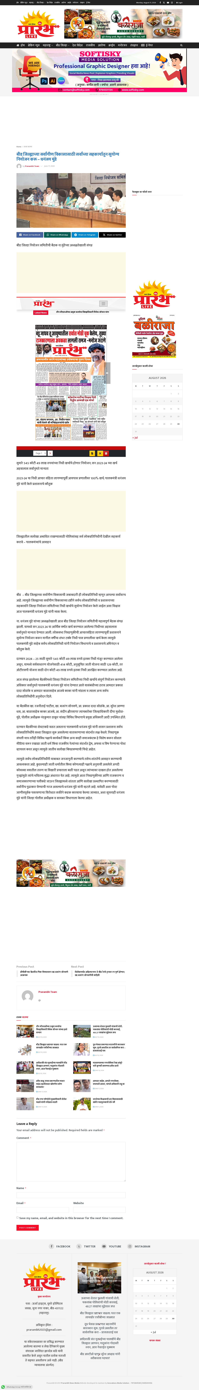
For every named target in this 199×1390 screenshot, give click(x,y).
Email (21, 1203)
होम (17, 2)
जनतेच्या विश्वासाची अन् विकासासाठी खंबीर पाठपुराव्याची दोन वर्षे (108, 1100)
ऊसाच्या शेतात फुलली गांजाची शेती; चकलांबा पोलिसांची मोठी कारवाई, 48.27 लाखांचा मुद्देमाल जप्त (107, 1029)
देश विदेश (50, 2)
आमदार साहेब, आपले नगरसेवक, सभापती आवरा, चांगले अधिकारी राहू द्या (109, 1082)
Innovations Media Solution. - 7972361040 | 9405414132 (129, 1383)
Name (21, 1188)
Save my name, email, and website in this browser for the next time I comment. (71, 1218)
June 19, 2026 (99, 1070)
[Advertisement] (99, 121)
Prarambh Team (32, 166)
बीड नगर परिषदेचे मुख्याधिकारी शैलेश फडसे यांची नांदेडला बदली (51, 1100)
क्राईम (69, 2)
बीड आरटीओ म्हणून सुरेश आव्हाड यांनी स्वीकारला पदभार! (100, 1356)
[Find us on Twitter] (164, 2)
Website (78, 1203)
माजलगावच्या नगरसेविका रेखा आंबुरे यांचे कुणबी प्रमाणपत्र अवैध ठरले (107, 1064)
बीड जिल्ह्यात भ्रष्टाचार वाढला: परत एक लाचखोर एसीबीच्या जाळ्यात (51, 1046)
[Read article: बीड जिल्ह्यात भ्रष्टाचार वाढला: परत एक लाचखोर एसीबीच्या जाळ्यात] (25, 1049)
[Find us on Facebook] (160, 2)
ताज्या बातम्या (28, 146)
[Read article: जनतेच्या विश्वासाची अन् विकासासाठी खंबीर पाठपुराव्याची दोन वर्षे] (82, 1104)
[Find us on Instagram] (172, 2)
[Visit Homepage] (38, 23)
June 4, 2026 (98, 1107)
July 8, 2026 (98, 1055)
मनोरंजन (75, 2)
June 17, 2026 (42, 1091)
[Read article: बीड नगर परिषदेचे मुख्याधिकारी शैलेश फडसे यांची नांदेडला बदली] (25, 1104)
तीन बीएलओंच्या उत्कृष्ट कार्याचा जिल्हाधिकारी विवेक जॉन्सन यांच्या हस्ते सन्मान (51, 1029)
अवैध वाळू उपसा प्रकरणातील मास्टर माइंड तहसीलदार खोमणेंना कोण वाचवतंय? (50, 1084)
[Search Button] (181, 45)
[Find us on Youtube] (168, 2)
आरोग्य (63, 2)
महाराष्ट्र (31, 2)
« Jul (135, 437)
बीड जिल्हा (40, 2)
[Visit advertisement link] (123, 24)
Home (18, 146)
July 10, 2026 (42, 1037)
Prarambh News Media (70, 1383)
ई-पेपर (88, 2)
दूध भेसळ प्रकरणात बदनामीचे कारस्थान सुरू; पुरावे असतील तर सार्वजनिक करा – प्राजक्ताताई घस (109, 1048)
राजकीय (57, 2)
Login (180, 2)
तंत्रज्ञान (82, 2)
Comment (23, 1138)
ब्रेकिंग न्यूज (23, 2)
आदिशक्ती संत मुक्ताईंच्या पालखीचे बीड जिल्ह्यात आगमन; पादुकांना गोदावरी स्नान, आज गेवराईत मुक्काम (51, 1066)
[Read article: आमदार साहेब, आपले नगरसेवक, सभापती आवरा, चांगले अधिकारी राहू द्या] (82, 1085)
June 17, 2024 (49, 166)
